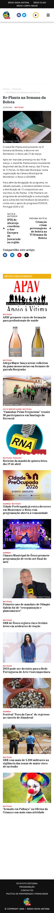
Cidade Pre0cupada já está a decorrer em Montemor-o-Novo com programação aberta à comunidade (27, 510)
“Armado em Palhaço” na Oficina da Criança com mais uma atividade (25, 811)
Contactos (27, 890)
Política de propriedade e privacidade (27, 893)
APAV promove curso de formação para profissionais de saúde (24, 319)
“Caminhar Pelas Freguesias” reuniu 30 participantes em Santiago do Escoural (26, 415)
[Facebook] (19, 15)
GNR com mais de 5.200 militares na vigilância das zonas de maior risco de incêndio (26, 763)
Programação (27, 886)
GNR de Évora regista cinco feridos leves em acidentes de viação (25, 625)
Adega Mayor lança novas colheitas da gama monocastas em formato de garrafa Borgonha (26, 366)
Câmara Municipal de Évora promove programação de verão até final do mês (26, 559)
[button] (36, 15)
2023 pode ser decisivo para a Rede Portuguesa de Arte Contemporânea (26, 670)
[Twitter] (24, 15)
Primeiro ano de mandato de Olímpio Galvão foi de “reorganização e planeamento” (26, 607)
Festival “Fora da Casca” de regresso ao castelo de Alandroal (26, 716)
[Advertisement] (27, 53)
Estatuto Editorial (27, 883)
